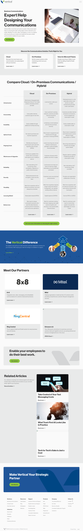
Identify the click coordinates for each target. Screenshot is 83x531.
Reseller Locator (31, 506)
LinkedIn (70, 501)
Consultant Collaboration (33, 513)
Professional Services (11, 521)
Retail (8, 518)
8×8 (44, 501)
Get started (14, 361)
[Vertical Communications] (6, 2)
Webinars (22, 508)
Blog (21, 503)
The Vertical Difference (56, 501)
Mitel (44, 508)
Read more (41, 400)
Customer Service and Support (34, 501)
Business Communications (12, 501)
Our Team (54, 503)
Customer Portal (31, 510)
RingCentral (45, 510)
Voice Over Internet (11, 506)
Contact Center (10, 503)
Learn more (31, 214)
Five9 (44, 503)
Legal (78, 529)
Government (9, 511)
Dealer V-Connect (31, 515)
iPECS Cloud (45, 506)
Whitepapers (23, 506)
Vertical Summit (46, 513)
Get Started (9, 39)
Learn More (9, 252)
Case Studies (23, 501)
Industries (9, 509)
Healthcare (9, 516)
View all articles (8, 386)
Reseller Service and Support (34, 503)
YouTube (69, 506)
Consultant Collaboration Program (58, 508)
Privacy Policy (73, 529)
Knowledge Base (31, 508)
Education (9, 514)
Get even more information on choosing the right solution (41, 223)
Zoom (44, 515)
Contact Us (54, 510)
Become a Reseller (55, 506)
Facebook (70, 503)
